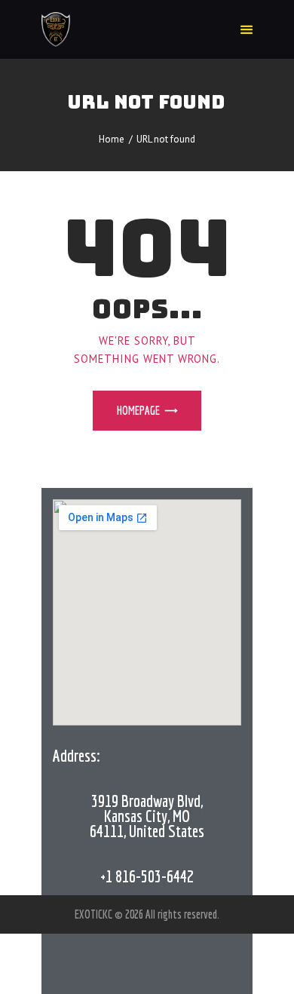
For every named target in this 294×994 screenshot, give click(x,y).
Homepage (138, 410)
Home (111, 139)
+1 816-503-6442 (147, 876)
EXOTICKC (95, 914)
